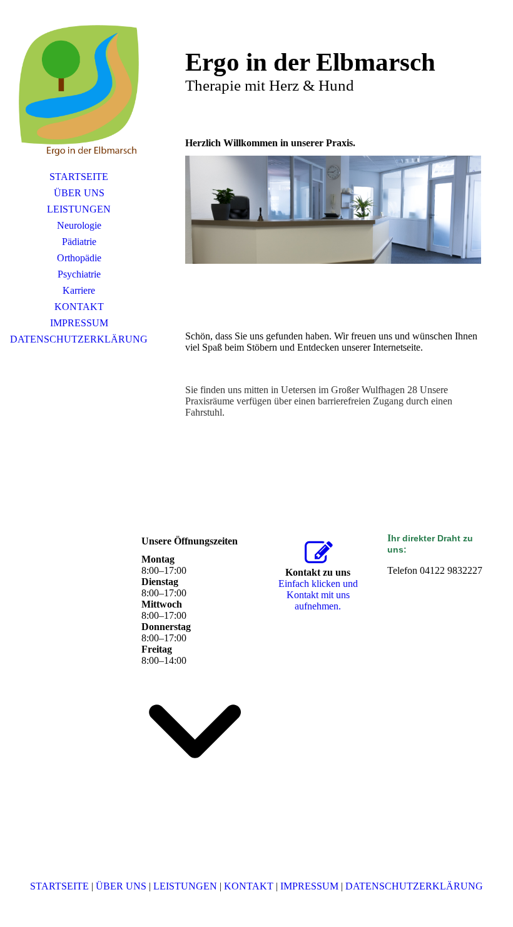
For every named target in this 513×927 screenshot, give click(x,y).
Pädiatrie (79, 241)
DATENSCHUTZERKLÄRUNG (79, 339)
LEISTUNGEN (79, 209)
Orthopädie (79, 258)
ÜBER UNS (79, 193)
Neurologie (79, 225)
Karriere (79, 290)
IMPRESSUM (79, 323)
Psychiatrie (79, 274)
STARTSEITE (78, 176)
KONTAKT (79, 306)
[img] (79, 90)
